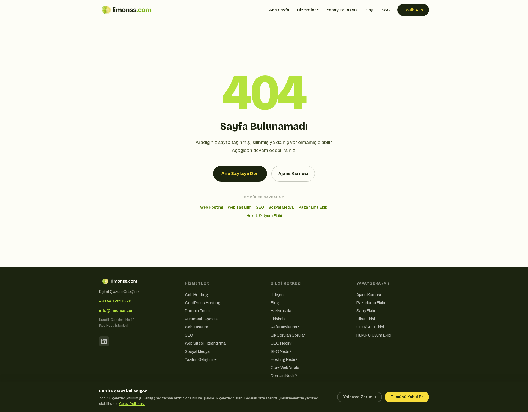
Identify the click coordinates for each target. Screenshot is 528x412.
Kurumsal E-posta (201, 319)
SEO (260, 207)
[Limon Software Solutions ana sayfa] (126, 9)
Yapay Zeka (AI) (341, 10)
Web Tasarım (239, 207)
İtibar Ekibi (365, 319)
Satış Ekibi (365, 311)
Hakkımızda (281, 311)
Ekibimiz (278, 319)
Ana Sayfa (279, 10)
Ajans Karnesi (293, 173)
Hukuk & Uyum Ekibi (264, 216)
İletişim (277, 295)
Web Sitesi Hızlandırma (205, 343)
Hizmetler (308, 10)
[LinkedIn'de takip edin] (104, 341)
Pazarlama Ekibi (313, 207)
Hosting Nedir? (284, 359)
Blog (369, 10)
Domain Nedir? (284, 375)
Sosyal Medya (281, 207)
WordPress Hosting (202, 303)
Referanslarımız (285, 327)
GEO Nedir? (281, 343)
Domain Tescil (197, 311)
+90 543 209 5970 (115, 301)
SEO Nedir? (281, 351)
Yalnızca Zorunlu (359, 397)
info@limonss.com (116, 311)
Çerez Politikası (132, 404)
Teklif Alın (413, 10)
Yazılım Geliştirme (201, 359)
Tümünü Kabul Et (407, 397)
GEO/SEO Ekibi (370, 327)
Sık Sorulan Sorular (288, 335)
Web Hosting (211, 207)
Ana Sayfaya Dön (240, 173)
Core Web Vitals (285, 367)
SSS (385, 10)
